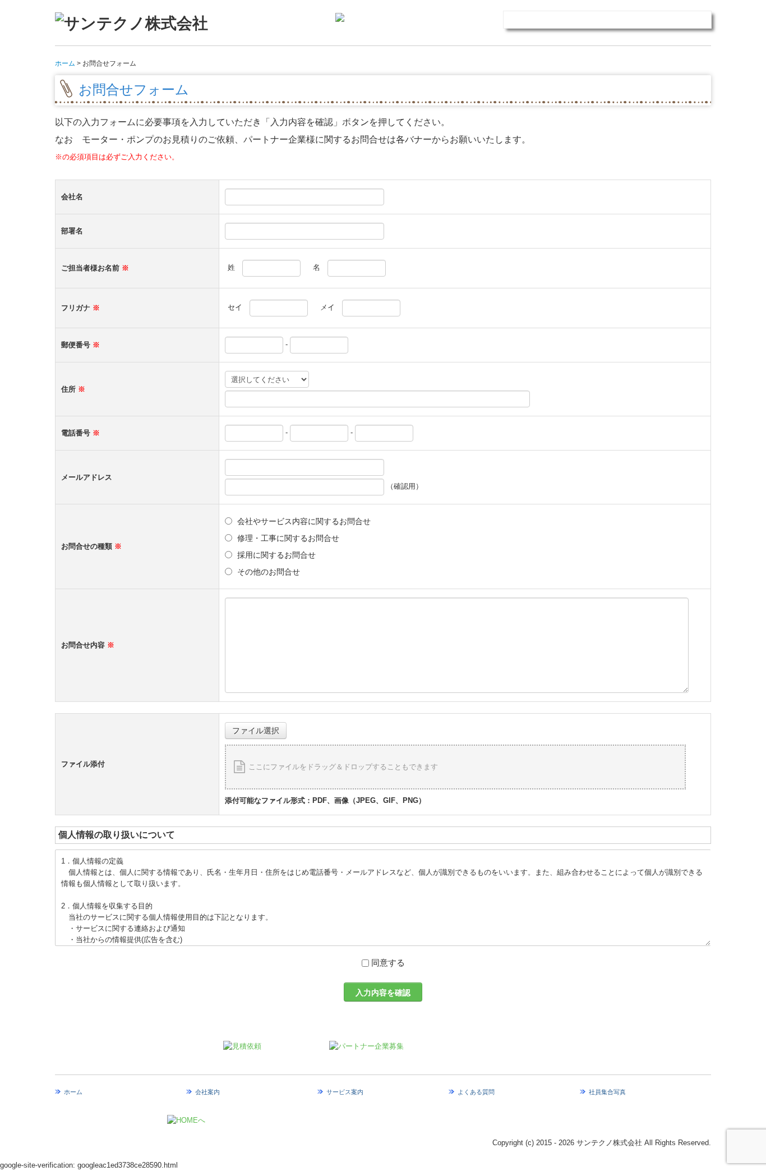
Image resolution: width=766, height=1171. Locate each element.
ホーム (73, 1092)
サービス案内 (344, 1092)
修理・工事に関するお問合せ (288, 538)
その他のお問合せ (268, 571)
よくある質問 (476, 1092)
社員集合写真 (607, 1092)
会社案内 (207, 1092)
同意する (388, 962)
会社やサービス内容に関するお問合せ (304, 521)
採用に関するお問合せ (276, 554)
